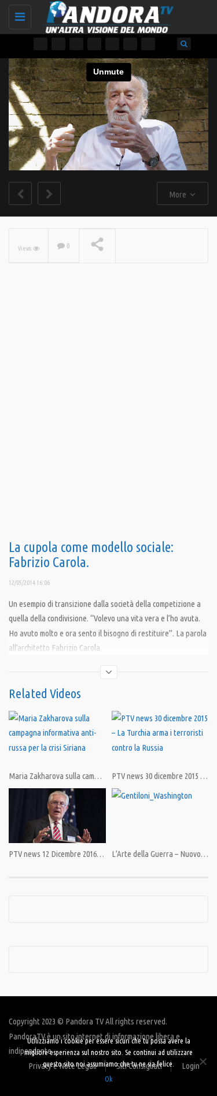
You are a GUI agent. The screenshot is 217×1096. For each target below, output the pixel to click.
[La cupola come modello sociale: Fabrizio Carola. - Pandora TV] (105, 14)
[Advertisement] (108, 420)
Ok (108, 1079)
